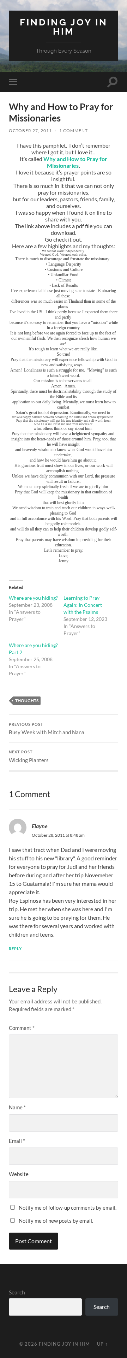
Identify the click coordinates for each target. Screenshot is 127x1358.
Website (19, 1174)
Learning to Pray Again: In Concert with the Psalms (83, 605)
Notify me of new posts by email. (56, 1220)
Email (17, 1141)
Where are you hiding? (33, 598)
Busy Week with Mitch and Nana (46, 729)
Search (17, 1292)
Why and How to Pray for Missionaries (75, 162)
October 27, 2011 (30, 130)
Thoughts (26, 700)
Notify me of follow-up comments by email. (67, 1207)
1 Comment (73, 130)
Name (17, 1107)
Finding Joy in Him (64, 27)
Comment (22, 1028)
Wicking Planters (29, 756)
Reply (15, 948)
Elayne (40, 826)
